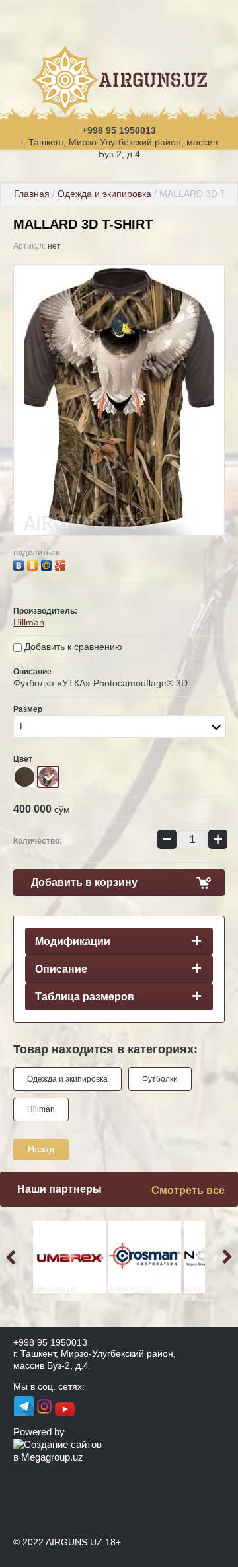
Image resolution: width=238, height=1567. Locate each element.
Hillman (28, 622)
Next (225, 1257)
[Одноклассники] (34, 564)
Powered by (39, 1431)
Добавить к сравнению (72, 646)
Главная (32, 193)
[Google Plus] (62, 564)
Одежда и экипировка (104, 193)
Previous (13, 1257)
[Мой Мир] (48, 564)
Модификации (72, 941)
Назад (41, 1149)
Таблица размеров (84, 996)
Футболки (160, 1079)
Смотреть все (188, 1190)
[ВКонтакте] (20, 564)
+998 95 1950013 (119, 130)
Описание (61, 969)
